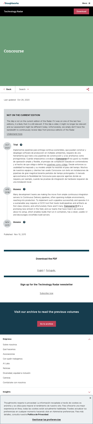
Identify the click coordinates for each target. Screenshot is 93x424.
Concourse (61, 158)
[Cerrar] (90, 398)
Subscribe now (46, 293)
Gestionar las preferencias (46, 419)
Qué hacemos (9, 349)
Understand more (14, 134)
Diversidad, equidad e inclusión (16, 373)
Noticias (6, 368)
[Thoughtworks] (11, 3)
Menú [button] (84, 3)
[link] (81, 11)
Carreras (6, 378)
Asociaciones (9, 354)
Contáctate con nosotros (14, 382)
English (40, 270)
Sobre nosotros (10, 344)
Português (50, 270)
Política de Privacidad (38, 414)
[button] (21, 145)
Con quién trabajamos (13, 359)
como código (57, 164)
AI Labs (6, 363)
